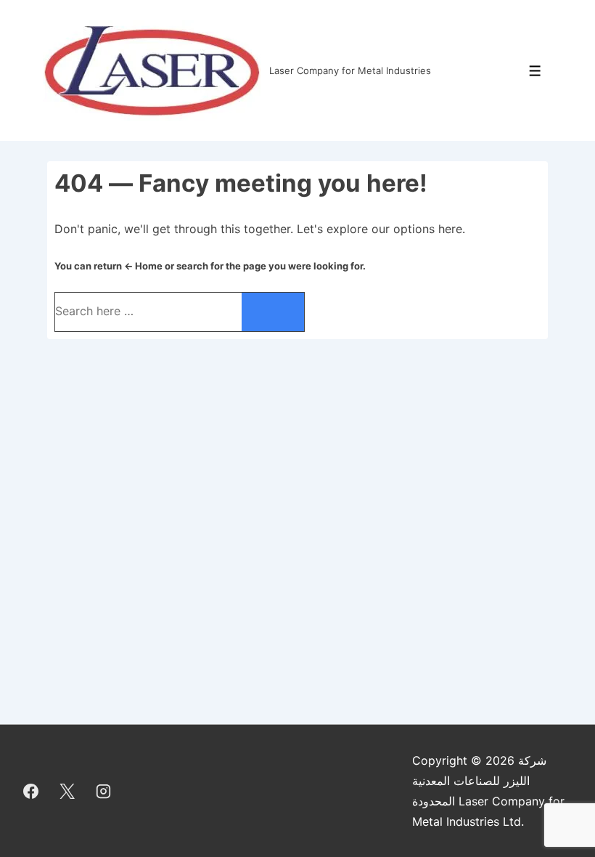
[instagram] (104, 791)
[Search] (273, 312)
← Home (143, 266)
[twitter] (67, 791)
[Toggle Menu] (535, 70)
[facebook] (31, 791)
